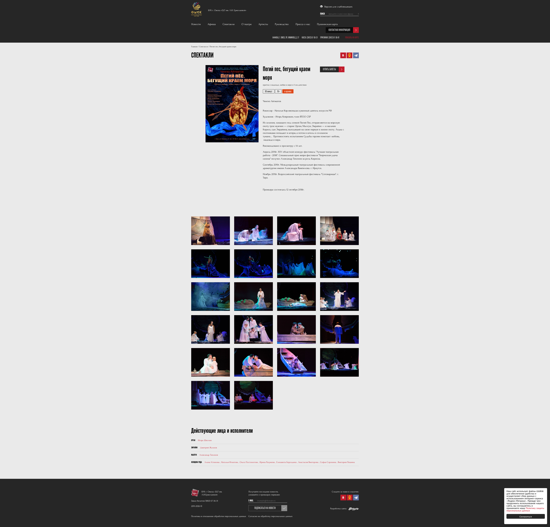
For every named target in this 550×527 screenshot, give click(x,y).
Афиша (212, 24)
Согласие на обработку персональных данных (270, 516)
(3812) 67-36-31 (312, 37)
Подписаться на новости (265, 508)
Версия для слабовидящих (338, 6)
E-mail (251, 500)
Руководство (282, 24)
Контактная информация (339, 30)
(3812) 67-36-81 (334, 37)
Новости (196, 24)
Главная (194, 47)
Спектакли (229, 24)
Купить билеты (329, 69)
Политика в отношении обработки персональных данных (218, 516)
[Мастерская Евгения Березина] (353, 509)
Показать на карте (352, 37)
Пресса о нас (303, 24)
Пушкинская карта (327, 24)
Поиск (322, 13)
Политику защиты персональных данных (525, 509)
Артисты (263, 24)
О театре (246, 24)
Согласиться (525, 516)
